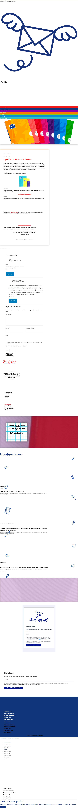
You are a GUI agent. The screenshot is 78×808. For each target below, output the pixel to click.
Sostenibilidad (7, 721)
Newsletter (4, 82)
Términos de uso (6, 747)
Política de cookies (7, 744)
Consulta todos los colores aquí (24, 225)
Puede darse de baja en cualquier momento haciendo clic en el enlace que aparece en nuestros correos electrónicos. (22, 684)
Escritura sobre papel (9, 713)
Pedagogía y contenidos (9, 715)
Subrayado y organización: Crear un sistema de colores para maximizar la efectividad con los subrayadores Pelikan (24, 529)
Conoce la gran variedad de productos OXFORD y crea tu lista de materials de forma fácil (17, 427)
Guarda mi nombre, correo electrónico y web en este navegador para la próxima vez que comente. (24, 342)
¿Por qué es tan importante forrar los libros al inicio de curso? (9, 407)
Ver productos (16, 434)
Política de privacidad (64, 683)
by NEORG (5, 749)
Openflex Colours (14, 212)
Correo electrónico (30, 328)
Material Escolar (3, 486)
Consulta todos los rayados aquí (24, 194)
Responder (9, 274)
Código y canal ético (7, 742)
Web (7, 335)
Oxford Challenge (8, 719)
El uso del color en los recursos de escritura (12, 491)
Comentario (9, 314)
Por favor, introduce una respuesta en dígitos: (16, 346)
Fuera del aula (7, 717)
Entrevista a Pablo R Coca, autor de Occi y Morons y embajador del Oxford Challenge (24, 567)
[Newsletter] (39, 80)
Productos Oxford (7, 154)
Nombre (8, 328)
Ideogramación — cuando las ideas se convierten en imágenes (9, 394)
